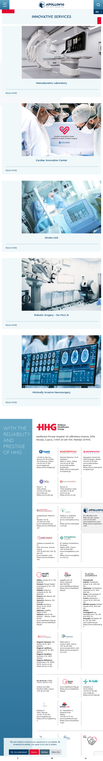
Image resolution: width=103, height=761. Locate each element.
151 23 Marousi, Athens (45, 461)
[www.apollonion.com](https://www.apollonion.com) (92, 524)
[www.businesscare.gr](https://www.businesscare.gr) (69, 720)
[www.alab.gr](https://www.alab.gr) (91, 694)
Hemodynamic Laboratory (51, 83)
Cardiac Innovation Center (51, 160)
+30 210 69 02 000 (44, 491)
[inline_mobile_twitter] (52, 758)
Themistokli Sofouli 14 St (90, 583)
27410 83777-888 (44, 607)
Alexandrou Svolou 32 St (90, 599)
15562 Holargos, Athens (92, 459)
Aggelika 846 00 (66, 580)
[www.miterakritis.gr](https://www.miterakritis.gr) (46, 526)
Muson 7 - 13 (41, 487)
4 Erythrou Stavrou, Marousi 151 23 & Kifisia (45, 458)
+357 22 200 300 (43, 551)
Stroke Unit (51, 238)
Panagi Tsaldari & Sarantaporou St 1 (46, 585)
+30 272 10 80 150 (66, 517)
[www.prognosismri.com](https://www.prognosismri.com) (69, 650)
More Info (56, 752)
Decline (34, 752)
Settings (44, 752)
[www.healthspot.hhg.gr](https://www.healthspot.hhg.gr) (46, 622)
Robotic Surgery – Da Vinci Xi (51, 315)
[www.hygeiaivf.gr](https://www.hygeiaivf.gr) (46, 718)
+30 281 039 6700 (43, 522)
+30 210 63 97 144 (66, 716)
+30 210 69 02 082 (90, 691)
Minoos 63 (63, 487)
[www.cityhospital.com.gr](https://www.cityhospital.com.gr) (69, 523)
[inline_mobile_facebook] (17, 758)
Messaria (48, 600)
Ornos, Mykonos (66, 582)
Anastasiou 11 (88, 687)
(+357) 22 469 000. (63, 439)
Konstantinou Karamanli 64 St (92, 589)
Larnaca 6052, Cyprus (68, 644)
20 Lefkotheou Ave (90, 515)
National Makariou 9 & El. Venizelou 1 (69, 458)
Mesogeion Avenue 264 (91, 457)
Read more (11, 93)
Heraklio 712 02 (42, 520)
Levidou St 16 (47, 580)
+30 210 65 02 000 (90, 461)
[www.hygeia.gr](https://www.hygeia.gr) (46, 466)
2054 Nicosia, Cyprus (91, 517)
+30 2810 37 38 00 (67, 491)
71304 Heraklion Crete (68, 489)
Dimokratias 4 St (43, 662)
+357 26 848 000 (66, 549)
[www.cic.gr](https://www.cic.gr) (67, 494)
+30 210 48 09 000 (67, 463)
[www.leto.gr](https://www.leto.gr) (45, 494)
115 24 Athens (88, 689)
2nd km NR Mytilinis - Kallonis (44, 615)
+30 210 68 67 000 (44, 463)
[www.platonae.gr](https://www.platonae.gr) (92, 624)
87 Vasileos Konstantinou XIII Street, (69, 544)
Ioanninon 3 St (42, 656)
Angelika (47, 610)
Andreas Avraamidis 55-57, (45, 544)
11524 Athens (41, 489)
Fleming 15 (40, 710)
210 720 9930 (91, 620)
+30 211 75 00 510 (43, 714)
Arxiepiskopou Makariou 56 (46, 516)
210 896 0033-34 (92, 615)
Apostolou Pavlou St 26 (44, 605)
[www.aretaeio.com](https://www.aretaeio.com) (46, 557)
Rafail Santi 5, (65, 642)
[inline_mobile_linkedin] (86, 758)
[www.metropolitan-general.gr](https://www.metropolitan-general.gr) (92, 466)
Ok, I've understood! (19, 752)
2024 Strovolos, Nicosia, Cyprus (46, 548)
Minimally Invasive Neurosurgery (51, 392)
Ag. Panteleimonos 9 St (90, 613)
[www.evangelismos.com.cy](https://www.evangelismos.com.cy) (69, 554)
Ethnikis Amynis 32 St (92, 605)
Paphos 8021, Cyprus (68, 547)
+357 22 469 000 (89, 520)
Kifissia (62, 714)
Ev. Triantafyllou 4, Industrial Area (66, 711)
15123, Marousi (42, 712)
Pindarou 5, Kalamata (68, 515)
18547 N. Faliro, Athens (68, 461)
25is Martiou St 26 (46, 643)
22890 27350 (41, 612)
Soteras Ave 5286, (43, 687)
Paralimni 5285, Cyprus (45, 689)
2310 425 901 (91, 596)
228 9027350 (65, 584)
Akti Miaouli (47, 596)
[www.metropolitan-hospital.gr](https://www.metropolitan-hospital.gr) (69, 468)
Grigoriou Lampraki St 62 (44, 591)
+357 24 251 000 (66, 646)
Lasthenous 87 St (43, 650)
